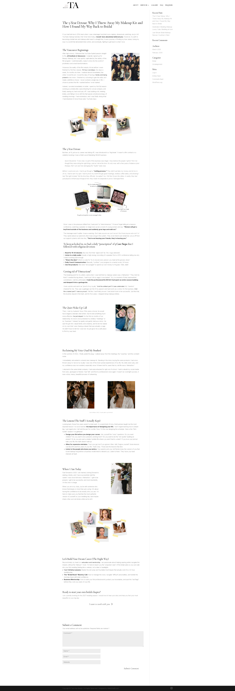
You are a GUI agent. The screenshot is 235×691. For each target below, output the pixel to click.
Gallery (154, 5)
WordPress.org (157, 82)
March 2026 (156, 49)
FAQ (161, 5)
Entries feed (156, 76)
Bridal (154, 61)
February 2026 (157, 53)
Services (143, 5)
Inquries (169, 5)
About (135, 5)
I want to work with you (99, 604)
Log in (154, 73)
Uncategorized (157, 64)
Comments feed (157, 79)
